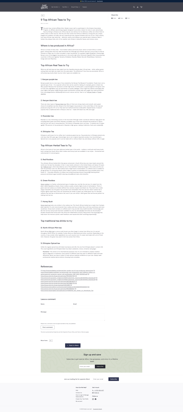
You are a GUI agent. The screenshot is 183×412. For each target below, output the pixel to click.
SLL (43, 15)
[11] (75, 289)
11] (95, 214)
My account (79, 401)
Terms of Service (81, 332)
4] (43, 125)
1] (91, 55)
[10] (88, 287)
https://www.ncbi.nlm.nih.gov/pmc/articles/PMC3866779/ (58, 283)
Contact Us (79, 392)
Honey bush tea (45, 205)
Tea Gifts (64, 7)
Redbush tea (47, 167)
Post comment (48, 327)
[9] (71, 285)
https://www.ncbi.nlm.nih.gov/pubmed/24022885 (55, 285)
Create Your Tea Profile (82, 399)
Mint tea (51, 231)
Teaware (84, 7)
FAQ (77, 390)
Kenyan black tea (61, 104)
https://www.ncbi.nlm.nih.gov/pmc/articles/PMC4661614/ (57, 289)
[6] (96, 279)
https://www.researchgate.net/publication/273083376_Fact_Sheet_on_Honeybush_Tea (67, 290)
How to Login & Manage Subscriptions (82, 395)
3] (61, 92)
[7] (76, 281)
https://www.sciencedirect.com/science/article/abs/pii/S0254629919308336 (64, 287)
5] (102, 125)
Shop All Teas (75, 7)
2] (57, 90)
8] (72, 174)
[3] (88, 274)
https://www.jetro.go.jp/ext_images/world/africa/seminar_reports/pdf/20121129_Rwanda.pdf (68, 278)
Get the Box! (54, 7)
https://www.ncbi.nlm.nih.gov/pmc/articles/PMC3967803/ (58, 281)
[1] (41, 270)
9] (83, 210)
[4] (76, 276)
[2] (94, 270)
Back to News (74, 345)
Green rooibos (45, 184)
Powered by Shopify (97, 409)
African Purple (91, 92)
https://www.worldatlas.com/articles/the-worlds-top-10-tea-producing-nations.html (67, 270)
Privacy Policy (71, 332)
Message (43, 312)
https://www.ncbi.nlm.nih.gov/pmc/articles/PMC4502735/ (58, 276)
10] (99, 212)
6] (89, 172)
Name (43, 304)
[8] (76, 283)
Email (75, 304)
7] (60, 174)
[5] (96, 278)
